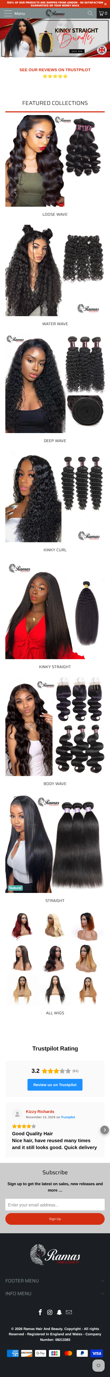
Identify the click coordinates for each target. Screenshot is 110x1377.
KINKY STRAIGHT (55, 614)
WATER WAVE (55, 275)
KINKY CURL (55, 501)
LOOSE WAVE (55, 166)
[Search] (90, 13)
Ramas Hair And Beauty (42, 1329)
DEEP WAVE (55, 388)
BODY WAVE (55, 731)
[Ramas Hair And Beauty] (55, 13)
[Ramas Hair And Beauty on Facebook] (41, 1313)
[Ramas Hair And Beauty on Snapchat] (60, 1313)
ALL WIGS (55, 963)
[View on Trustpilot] (17, 1114)
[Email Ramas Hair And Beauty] (69, 1313)
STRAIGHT (55, 848)
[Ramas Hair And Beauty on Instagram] (50, 1313)
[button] (5, 1130)
